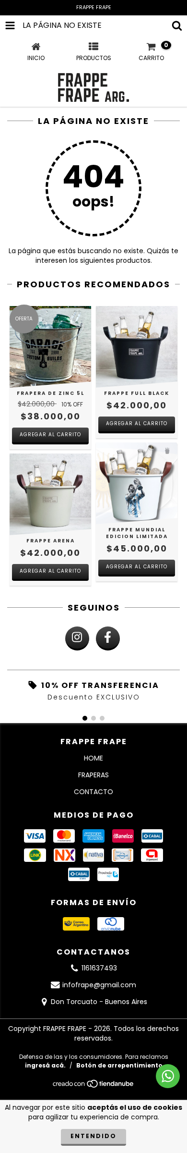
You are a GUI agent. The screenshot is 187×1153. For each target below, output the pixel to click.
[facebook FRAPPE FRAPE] (108, 638)
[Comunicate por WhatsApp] (168, 1076)
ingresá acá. (45, 1065)
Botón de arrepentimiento (119, 1065)
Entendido (93, 1136)
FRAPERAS (93, 775)
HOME (93, 758)
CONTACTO (93, 792)
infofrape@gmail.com (99, 985)
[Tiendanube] (94, 1086)
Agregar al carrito (50, 434)
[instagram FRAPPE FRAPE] (77, 638)
